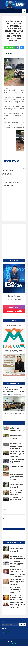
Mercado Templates (16, 643)
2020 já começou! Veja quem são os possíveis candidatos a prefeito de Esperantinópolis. (17, 446)
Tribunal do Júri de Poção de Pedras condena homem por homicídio (17, 499)
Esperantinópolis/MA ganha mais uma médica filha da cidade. (17, 492)
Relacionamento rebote (17, 466)
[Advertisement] (14, 239)
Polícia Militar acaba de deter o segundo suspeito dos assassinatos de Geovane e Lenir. (17, 605)
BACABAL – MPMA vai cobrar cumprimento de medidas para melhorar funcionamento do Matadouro (17, 476)
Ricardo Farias (8, 53)
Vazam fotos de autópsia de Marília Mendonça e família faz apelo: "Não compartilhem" (17, 485)
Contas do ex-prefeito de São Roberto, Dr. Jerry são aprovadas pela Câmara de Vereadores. (17, 454)
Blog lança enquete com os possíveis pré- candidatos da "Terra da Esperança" (17, 429)
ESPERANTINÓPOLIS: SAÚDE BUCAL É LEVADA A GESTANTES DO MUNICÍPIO (17, 556)
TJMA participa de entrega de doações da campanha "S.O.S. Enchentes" (16, 564)
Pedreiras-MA (8, 158)
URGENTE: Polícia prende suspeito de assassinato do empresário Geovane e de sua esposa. (17, 582)
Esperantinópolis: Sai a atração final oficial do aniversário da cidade (16, 597)
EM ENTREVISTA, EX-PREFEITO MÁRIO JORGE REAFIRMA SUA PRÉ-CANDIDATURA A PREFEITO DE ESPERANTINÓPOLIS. (17, 573)
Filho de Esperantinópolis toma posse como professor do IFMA (17, 461)
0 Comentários (14, 45)
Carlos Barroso (9, 43)
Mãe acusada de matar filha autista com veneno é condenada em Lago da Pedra (13, 389)
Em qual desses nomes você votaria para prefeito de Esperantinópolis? (16, 437)
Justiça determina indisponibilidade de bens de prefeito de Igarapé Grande (17, 590)
